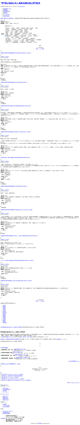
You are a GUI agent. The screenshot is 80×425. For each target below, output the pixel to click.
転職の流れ (5, 397)
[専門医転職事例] (4, 347)
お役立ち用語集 (6, 406)
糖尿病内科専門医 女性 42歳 (21, 354)
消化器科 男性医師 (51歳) (17, 351)
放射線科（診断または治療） (27, 28)
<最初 (37, 48)
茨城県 (4, 307)
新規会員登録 (5, 398)
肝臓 (21, 30)
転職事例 (5, 404)
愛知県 (4, 316)
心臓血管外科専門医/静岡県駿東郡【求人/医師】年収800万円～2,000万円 (15, 52)
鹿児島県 (5, 322)
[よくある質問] (6, 14)
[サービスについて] (4, 393)
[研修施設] (5, 12)
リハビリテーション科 (26, 34)
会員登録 (58, 339)
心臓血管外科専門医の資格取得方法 (13, 339)
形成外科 (26, 29)
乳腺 (13, 37)
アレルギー (14, 38)
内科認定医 (22, 42)
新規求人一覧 (5, 399)
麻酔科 (18, 28)
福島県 (4, 306)
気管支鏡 (8, 38)
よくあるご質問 (6, 405)
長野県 (4, 313)
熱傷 (23, 39)
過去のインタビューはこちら (73, 382)
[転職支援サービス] (7, 8)
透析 (12, 34)
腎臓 (7, 33)
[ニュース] (5, 13)
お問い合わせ (5, 388)
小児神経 (22, 41)
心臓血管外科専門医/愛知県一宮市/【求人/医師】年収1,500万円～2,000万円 (16, 280)
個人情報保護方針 (6, 389)
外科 (13, 30)
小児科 (11, 33)
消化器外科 (24, 33)
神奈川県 (5, 312)
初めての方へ (5, 396)
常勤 (3, 336)
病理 (31, 29)
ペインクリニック (16, 39)
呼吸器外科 (16, 35)
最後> (43, 48)
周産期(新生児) (9, 41)
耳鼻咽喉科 (14, 29)
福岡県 (4, 321)
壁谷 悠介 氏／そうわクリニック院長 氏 (10, 377)
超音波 (30, 33)
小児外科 (30, 35)
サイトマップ (5, 391)
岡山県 (4, 320)
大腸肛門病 (32, 38)
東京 (21, 336)
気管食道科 (25, 38)
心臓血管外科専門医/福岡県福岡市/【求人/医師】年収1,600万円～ (14, 186)
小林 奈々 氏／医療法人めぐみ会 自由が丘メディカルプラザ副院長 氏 (16, 380)
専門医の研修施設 (6, 413)
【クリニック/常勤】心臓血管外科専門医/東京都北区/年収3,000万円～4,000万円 (16, 260)
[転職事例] (5, 10)
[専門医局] (3, 418)
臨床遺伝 (17, 37)
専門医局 (2, 339)
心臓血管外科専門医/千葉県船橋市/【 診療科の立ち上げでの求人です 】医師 (16, 209)
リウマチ (8, 37)
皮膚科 (13, 28)
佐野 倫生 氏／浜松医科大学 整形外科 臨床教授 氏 (12, 375)
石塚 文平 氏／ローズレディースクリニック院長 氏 (12, 374)
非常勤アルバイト (9, 336)
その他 (35, 42)
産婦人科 (8, 29)
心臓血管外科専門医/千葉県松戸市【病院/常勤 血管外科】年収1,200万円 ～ (16, 105)
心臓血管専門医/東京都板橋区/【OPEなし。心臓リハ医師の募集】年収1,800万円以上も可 (19, 235)
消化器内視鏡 (23, 35)
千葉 (28, 336)
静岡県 (4, 315)
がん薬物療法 (38, 39)
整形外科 (8, 28)
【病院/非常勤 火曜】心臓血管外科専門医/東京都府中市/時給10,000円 (15, 157)
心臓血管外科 (8, 35)
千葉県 (4, 310)
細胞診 (7, 34)
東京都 (4, 311)
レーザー (27, 37)
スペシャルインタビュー (8, 411)
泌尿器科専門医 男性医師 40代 (23, 357)
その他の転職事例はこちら (74, 361)
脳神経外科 (17, 34)
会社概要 (5, 390)
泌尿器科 (20, 29)
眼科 (37, 28)
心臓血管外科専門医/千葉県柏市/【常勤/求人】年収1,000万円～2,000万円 (15, 131)
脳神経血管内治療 (30, 39)
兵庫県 (4, 318)
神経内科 (36, 35)
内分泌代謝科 (17, 33)
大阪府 (4, 317)
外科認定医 (29, 42)
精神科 (27, 41)
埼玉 (30, 336)
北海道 (4, 305)
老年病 (34, 34)
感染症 (26, 30)
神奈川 (24, 336)
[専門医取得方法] (6, 11)
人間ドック (8, 42)
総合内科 (8, 30)
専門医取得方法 (6, 412)
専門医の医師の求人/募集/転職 (6, 18)
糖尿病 (17, 30)
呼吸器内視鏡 (15, 42)
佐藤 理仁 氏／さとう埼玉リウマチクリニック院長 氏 (13, 378)
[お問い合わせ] (6, 16)
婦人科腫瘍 (8, 39)
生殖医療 (16, 41)
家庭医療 (32, 41)
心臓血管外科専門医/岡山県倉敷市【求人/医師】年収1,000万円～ (13, 82)
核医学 (19, 38)
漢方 (22, 37)
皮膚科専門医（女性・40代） (20, 349)
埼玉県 (4, 309)
